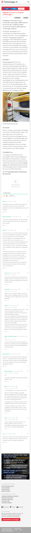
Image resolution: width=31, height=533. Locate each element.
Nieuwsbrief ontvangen (11, 519)
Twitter (13, 507)
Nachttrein (18, 17)
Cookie (16, 529)
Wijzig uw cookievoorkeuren (7, 531)
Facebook (6, 507)
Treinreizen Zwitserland (7, 499)
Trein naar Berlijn (6, 487)
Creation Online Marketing (7, 529)
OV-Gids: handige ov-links (8, 486)
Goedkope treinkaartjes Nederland (10, 496)
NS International (7, 62)
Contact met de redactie (7, 528)
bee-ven (15, 291)
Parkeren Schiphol (6, 491)
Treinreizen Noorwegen (7, 497)
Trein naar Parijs (5, 489)
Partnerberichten (17, 528)
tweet (14, 8)
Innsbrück (5, 39)
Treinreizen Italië (6, 501)
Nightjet (26, 17)
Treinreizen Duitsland (7, 502)
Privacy (20, 529)
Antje (14, 275)
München (19, 37)
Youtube (21, 507)
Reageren (21, 8)
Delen (7, 8)
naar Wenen (12, 37)
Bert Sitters (15, 373)
